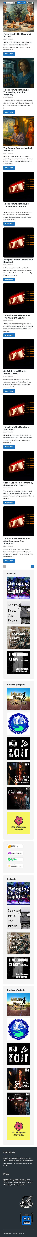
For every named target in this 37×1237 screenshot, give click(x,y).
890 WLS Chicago (9, 1180)
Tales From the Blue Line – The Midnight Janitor (16, 316)
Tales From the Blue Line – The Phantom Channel (16, 205)
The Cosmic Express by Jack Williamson (17, 149)
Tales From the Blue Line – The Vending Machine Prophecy (16, 92)
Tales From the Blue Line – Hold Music (16, 428)
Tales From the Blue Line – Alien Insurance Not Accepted (16, 541)
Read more (9, 54)
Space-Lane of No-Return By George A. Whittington (18, 484)
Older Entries (32, 566)
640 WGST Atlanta (19, 1182)
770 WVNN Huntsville (18, 1185)
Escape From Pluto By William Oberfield (18, 260)
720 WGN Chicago (21, 1180)
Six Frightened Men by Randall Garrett (14, 372)
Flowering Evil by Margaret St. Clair (17, 35)
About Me (21, 3)
